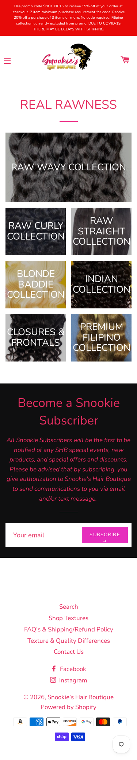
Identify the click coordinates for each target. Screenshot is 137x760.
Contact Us (69, 652)
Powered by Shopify (68, 707)
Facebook (72, 669)
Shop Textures (68, 618)
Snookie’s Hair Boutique (80, 697)
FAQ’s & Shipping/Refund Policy (68, 629)
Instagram (72, 680)
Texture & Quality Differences (68, 641)
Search (68, 607)
